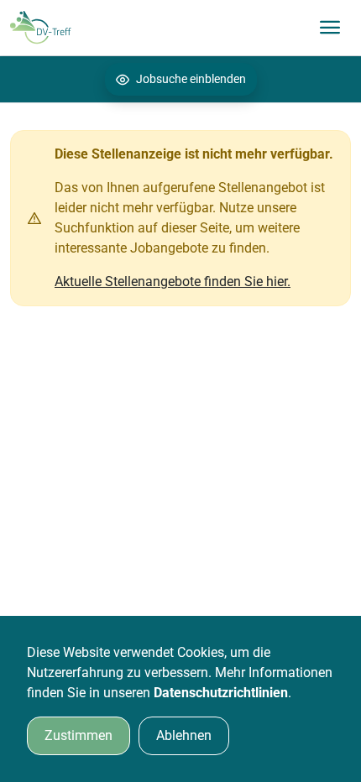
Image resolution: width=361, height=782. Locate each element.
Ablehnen (184, 735)
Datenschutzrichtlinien (221, 693)
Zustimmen (78, 735)
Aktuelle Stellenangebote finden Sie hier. (172, 281)
